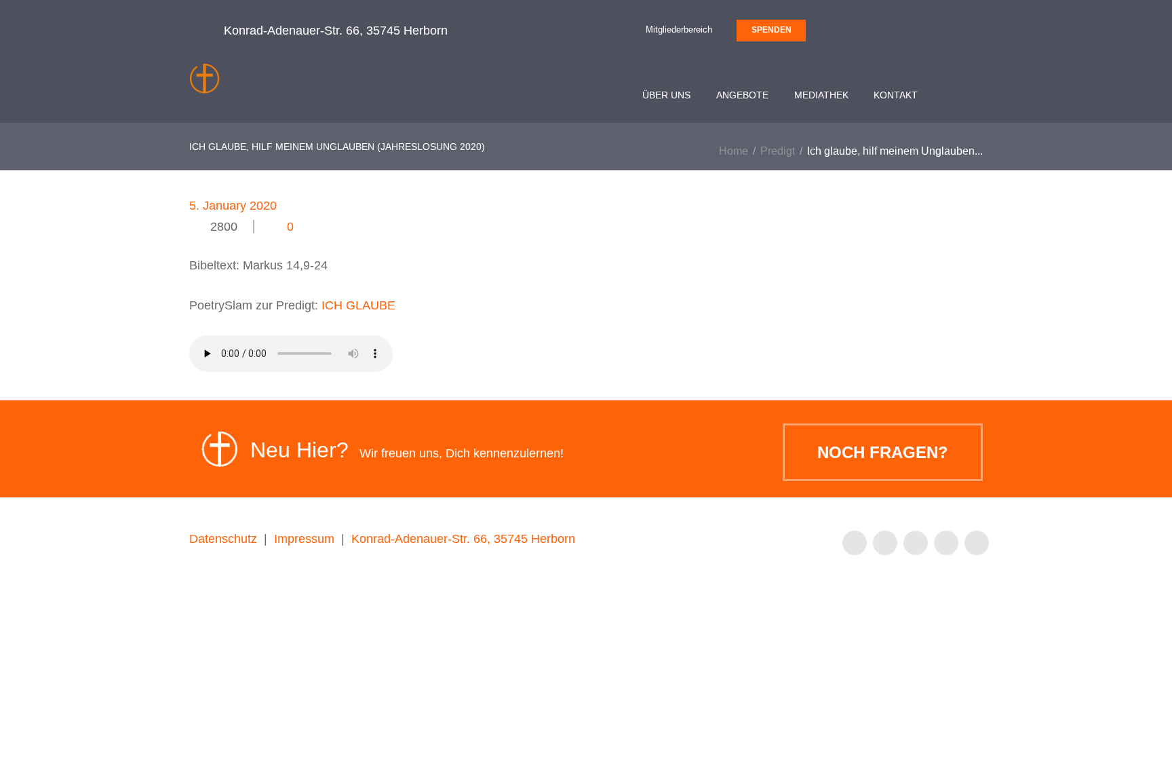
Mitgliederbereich (679, 29)
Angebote (742, 95)
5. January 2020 (233, 205)
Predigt (777, 151)
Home (733, 151)
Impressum (304, 539)
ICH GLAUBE (358, 305)
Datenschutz (223, 539)
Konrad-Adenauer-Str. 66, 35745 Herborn (463, 539)
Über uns (666, 95)
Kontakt (896, 95)
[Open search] (967, 97)
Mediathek (821, 95)
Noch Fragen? (882, 452)
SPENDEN (771, 30)
